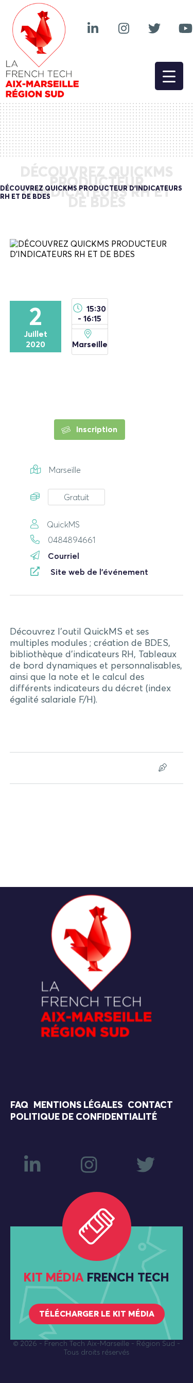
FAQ (19, 1105)
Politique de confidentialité (83, 1117)
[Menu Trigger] (169, 76)
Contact (150, 1105)
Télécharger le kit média (96, 1314)
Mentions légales (77, 1105)
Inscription (95, 429)
